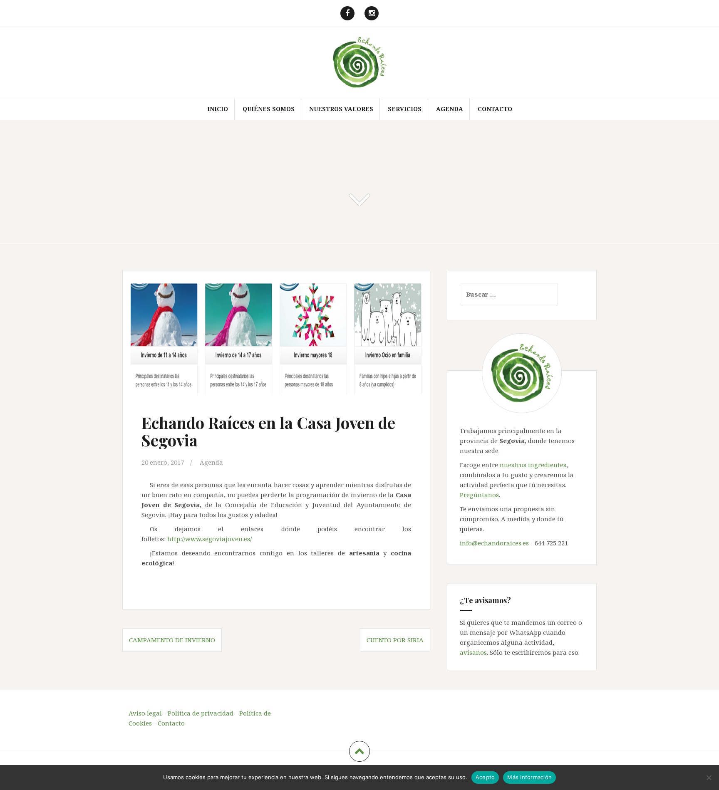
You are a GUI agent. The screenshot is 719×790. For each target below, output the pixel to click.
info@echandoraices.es (494, 543)
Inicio (217, 109)
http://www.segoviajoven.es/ (209, 539)
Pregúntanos (479, 494)
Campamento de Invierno (172, 640)
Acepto (485, 777)
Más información (529, 777)
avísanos (473, 652)
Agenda (449, 109)
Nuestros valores (341, 109)
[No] (708, 777)
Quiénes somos (269, 109)
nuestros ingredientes (533, 465)
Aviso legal (145, 713)
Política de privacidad (200, 713)
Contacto (495, 109)
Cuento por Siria (395, 640)
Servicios (404, 109)
